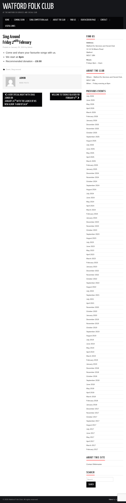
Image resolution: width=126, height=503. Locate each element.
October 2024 (91, 181)
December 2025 (92, 125)
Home (7, 20)
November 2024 (92, 177)
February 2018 (92, 401)
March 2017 (91, 445)
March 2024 (91, 210)
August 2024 (91, 189)
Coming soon (19, 20)
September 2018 (92, 380)
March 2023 (91, 258)
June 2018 (90, 384)
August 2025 (91, 141)
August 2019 (91, 336)
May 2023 (90, 250)
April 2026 (90, 108)
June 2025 (90, 149)
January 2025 (91, 169)
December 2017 (92, 409)
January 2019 (91, 364)
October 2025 (91, 133)
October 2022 (91, 279)
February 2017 (92, 449)
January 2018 (91, 405)
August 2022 (91, 287)
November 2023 (92, 226)
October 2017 (91, 417)
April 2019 (90, 352)
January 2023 (91, 267)
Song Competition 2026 (38, 20)
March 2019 (91, 356)
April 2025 (90, 157)
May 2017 (90, 437)
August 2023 (91, 238)
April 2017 (90, 441)
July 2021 (90, 299)
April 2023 (90, 254)
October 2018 (91, 376)
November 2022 (92, 275)
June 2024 (90, 198)
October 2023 (91, 230)
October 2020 (91, 311)
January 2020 (91, 315)
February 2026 (92, 116)
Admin (29, 47)
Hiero (111, 499)
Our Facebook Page (88, 20)
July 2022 (90, 291)
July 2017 (90, 429)
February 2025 (92, 165)
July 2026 (90, 96)
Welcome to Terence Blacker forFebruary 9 (66, 96)
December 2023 (92, 222)
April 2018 (90, 392)
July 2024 (90, 194)
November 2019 (92, 323)
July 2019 (90, 340)
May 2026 (90, 104)
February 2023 (92, 263)
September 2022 (92, 283)
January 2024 (91, 218)
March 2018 (91, 397)
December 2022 (92, 271)
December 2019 (92, 319)
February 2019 (92, 360)
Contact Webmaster (94, 464)
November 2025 (92, 129)
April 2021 (90, 303)
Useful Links (10, 26)
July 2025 (90, 145)
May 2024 (90, 202)
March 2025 (91, 161)
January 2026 (91, 120)
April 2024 (90, 206)
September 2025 (92, 137)
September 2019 (92, 332)
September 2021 (92, 295)
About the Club (59, 20)
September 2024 (92, 185)
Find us (73, 20)
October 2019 (91, 328)
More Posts (24, 83)
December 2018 (92, 368)
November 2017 (92, 413)
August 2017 (91, 425)
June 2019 (90, 344)
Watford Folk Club (28, 7)
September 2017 (92, 421)
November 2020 (92, 307)
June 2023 (90, 246)
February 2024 (92, 214)
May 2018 (90, 388)
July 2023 (90, 242)
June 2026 (90, 100)
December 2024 (92, 173)
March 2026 (91, 112)
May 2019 (90, 348)
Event (8, 69)
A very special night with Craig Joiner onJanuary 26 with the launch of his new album (20, 100)
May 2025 (90, 153)
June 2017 (90, 433)
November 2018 (92, 372)
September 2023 (92, 234)
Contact (103, 20)
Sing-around (16, 69)
